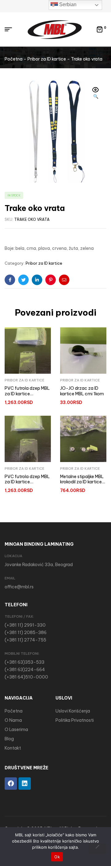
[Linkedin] (24, 783)
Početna (14, 59)
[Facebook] (11, 783)
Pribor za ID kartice (46, 59)
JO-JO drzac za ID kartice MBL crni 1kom (82, 391)
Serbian (67, 4)
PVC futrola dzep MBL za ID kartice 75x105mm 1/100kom (27, 393)
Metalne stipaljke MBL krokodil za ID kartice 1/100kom (82, 482)
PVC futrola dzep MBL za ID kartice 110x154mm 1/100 (27, 482)
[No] (97, 848)
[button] (95, 93)
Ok (57, 856)
